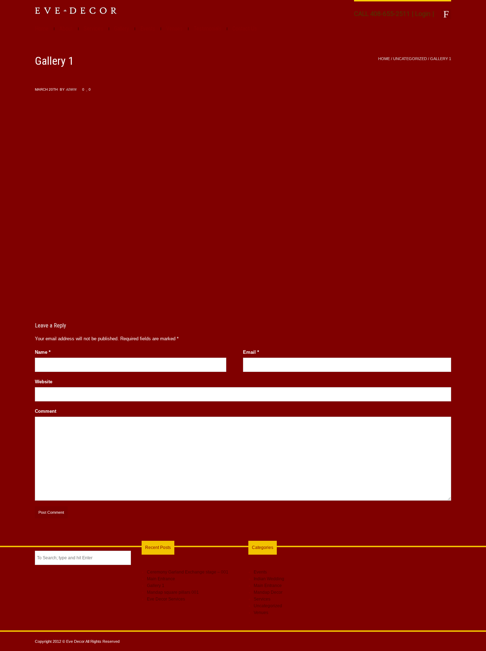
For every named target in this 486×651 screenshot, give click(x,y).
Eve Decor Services (166, 599)
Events (147, 28)
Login (422, 13)
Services (93, 28)
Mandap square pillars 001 (173, 592)
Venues (174, 28)
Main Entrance (161, 578)
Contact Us (244, 28)
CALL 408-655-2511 (382, 13)
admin (71, 89)
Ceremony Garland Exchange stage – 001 (187, 572)
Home (41, 28)
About (66, 28)
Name (43, 352)
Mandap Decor (268, 592)
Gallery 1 (155, 585)
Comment (45, 411)
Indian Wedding (269, 578)
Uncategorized (410, 59)
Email (251, 352)
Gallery (121, 28)
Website (43, 381)
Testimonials (207, 28)
